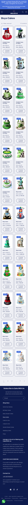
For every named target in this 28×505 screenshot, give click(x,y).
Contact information (18, 500)
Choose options (7, 51)
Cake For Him (6, 420)
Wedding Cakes (7, 430)
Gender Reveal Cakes (8, 427)
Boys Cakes (6, 417)
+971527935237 (8, 476)
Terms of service (23, 498)
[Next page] (24, 381)
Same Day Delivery (8, 406)
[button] (2, 12)
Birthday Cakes (7, 410)
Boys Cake (18, 191)
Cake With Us (15, 496)
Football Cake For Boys (6, 43)
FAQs (4, 434)
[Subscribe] (23, 398)
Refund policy (8, 498)
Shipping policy (9, 500)
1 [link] (3, 381)
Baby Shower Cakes (8, 413)
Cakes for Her (6, 423)
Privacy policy (15, 498)
